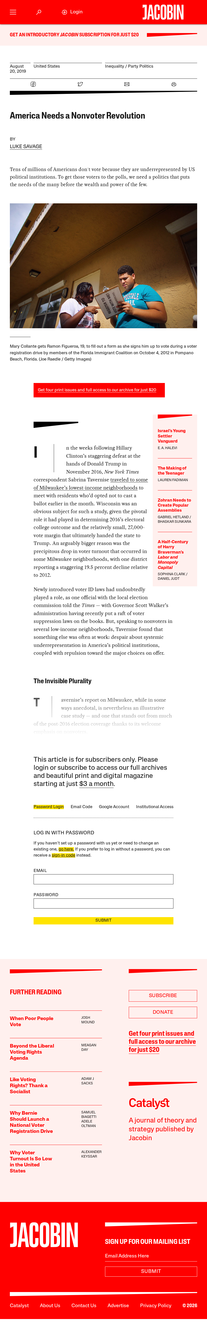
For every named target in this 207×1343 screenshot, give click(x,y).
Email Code (81, 807)
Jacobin (69, 35)
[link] (72, 12)
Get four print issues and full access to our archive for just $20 (97, 390)
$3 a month (96, 784)
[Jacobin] (163, 12)
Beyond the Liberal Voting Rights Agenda (32, 1052)
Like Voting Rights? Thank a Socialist (29, 1085)
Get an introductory (35, 35)
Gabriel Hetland (173, 517)
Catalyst (19, 1305)
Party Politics (140, 66)
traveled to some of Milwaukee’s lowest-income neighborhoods (91, 483)
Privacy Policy (155, 1305)
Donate (163, 1012)
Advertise (118, 1305)
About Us (50, 1305)
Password (46, 895)
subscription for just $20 (108, 35)
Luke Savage (26, 146)
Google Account (114, 807)
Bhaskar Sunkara (174, 522)
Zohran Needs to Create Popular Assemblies (174, 505)
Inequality (114, 66)
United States (47, 66)
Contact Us (83, 1305)
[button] (13, 12)
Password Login (49, 807)
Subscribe (163, 995)
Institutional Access (154, 807)
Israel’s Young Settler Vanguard (172, 436)
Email (40, 871)
